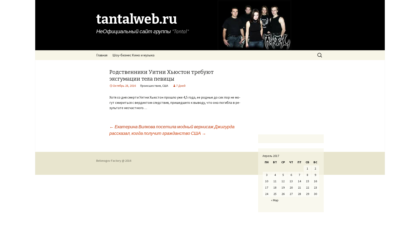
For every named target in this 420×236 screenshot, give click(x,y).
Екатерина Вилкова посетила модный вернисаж (161, 126)
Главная (101, 55)
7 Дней (181, 86)
